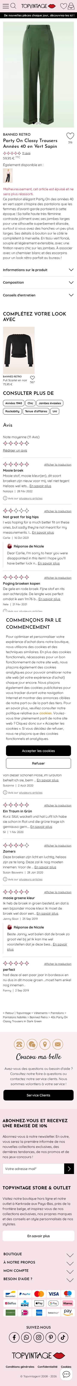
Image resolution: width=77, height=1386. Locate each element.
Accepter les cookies (38, 751)
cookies (45, 713)
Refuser (38, 763)
